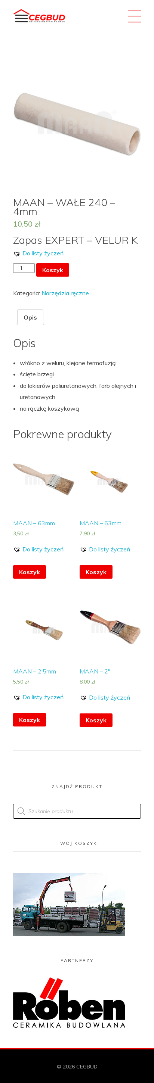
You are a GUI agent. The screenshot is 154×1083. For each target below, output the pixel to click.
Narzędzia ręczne (65, 293)
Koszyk (52, 270)
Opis (30, 317)
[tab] (30, 317)
